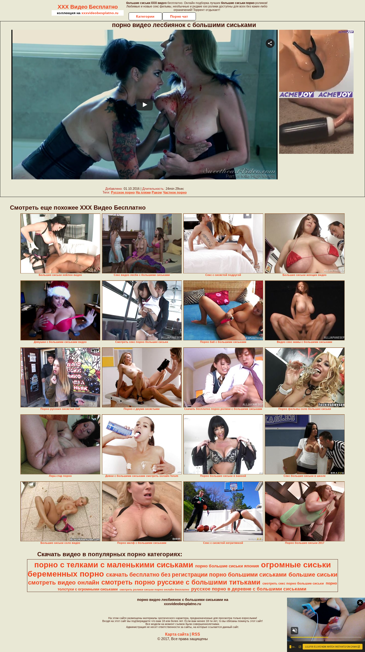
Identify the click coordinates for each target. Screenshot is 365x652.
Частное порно (175, 192)
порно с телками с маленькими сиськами (113, 564)
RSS (196, 634)
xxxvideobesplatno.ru (99, 13)
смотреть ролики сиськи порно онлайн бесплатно (154, 589)
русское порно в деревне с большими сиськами (248, 588)
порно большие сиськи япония (227, 565)
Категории (145, 16)
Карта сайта (177, 634)
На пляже (143, 192)
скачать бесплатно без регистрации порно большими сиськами (196, 574)
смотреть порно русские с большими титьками (180, 582)
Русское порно (123, 192)
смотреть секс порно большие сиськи (293, 583)
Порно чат (179, 16)
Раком (157, 192)
